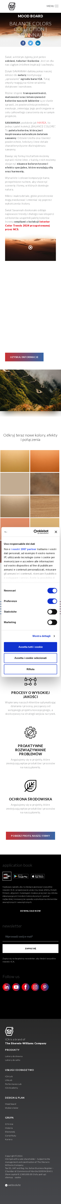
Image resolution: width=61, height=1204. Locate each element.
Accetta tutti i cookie (30, 646)
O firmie (9, 1124)
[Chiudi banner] (56, 532)
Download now (30, 911)
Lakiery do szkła (12, 1060)
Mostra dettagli (42, 636)
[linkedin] (37, 43)
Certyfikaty (10, 1135)
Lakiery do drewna (14, 1056)
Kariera (8, 1139)
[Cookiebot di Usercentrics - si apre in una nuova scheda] (35, 532)
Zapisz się (30, 948)
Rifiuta (30, 669)
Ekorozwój (10, 1131)
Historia (9, 1128)
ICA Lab (9, 1076)
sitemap (9, 1177)
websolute (14, 1184)
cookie (18, 1177)
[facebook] (23, 43)
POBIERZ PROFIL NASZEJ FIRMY (30, 835)
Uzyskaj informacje (24, 357)
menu (50, 5)
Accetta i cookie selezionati (30, 657)
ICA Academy (11, 1087)
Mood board (10, 1104)
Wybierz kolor (11, 1108)
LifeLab (8, 1080)
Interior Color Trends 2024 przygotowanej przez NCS (27, 225)
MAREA (41, 122)
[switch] (52, 601)
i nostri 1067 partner (23, 549)
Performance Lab (13, 1084)
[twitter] (30, 43)
